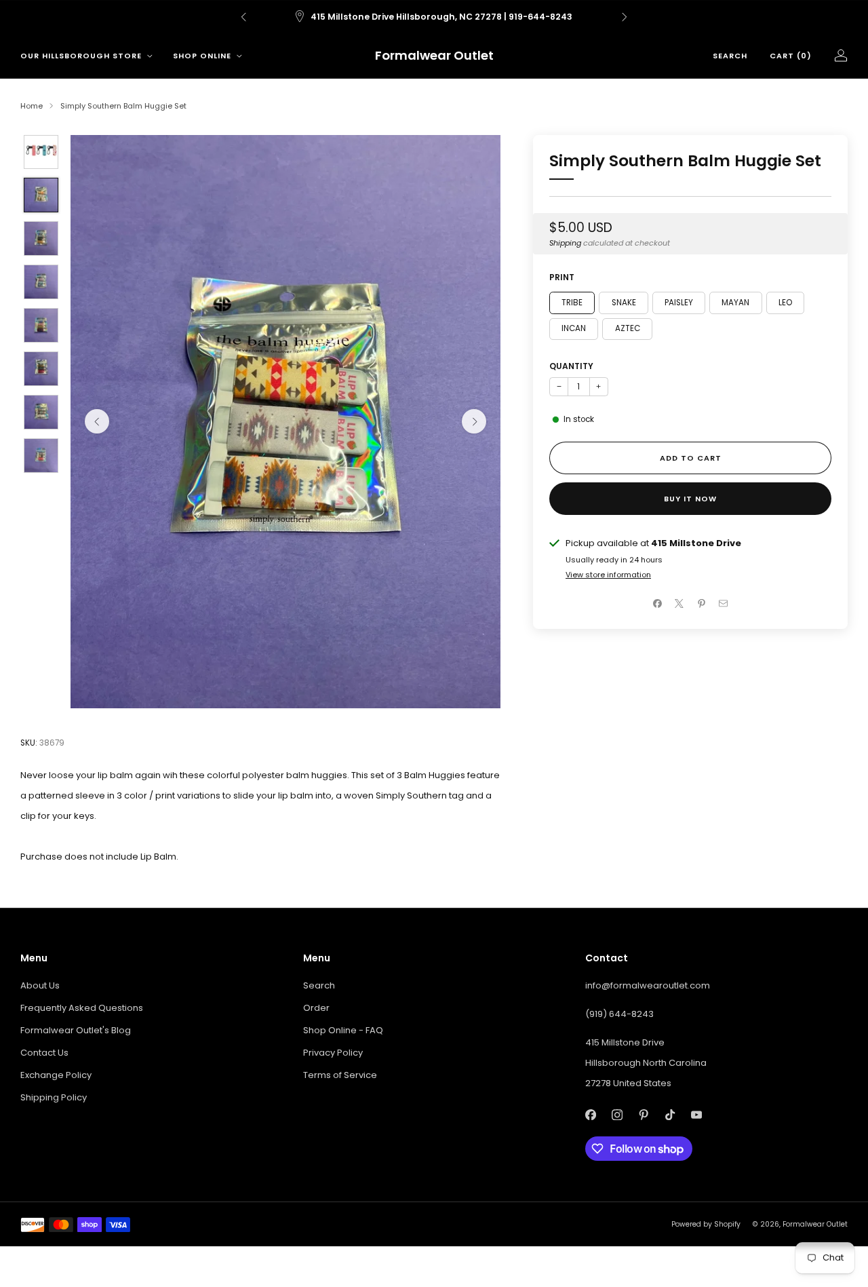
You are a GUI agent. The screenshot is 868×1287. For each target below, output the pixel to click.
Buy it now (690, 498)
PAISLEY (679, 301)
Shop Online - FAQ (343, 1030)
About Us (40, 985)
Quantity (571, 366)
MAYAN (735, 301)
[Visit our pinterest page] (644, 1115)
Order (316, 1007)
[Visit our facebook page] (591, 1115)
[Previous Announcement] (243, 17)
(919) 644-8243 (619, 1013)
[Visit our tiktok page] (670, 1115)
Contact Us (44, 1052)
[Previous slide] (97, 421)
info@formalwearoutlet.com (647, 985)
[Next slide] (474, 421)
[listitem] (434, 17)
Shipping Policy (53, 1097)
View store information (608, 574)
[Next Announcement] (624, 17)
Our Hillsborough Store (81, 55)
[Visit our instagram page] (617, 1115)
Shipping (565, 242)
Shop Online (202, 55)
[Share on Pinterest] (702, 604)
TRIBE (572, 301)
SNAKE (624, 301)
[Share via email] (723, 604)
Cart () (791, 55)
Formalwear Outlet (434, 56)
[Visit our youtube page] (697, 1115)
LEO (785, 301)
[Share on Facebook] (658, 604)
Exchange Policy (56, 1075)
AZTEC (627, 328)
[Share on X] (679, 604)
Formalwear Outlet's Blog (75, 1030)
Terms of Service (340, 1075)
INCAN (573, 328)
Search (730, 55)
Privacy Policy (333, 1052)
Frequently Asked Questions (81, 1007)
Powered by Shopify (706, 1224)
